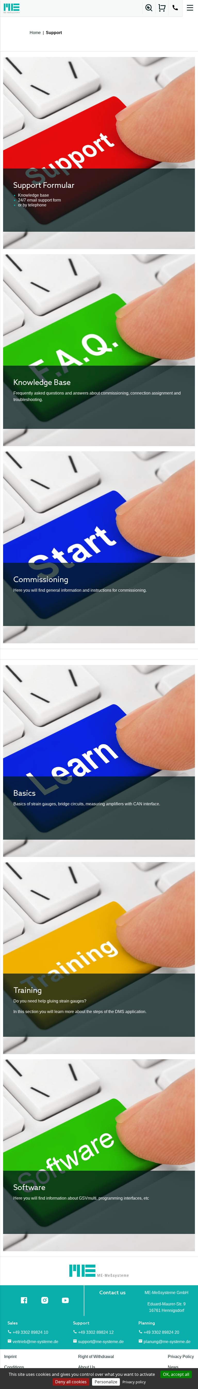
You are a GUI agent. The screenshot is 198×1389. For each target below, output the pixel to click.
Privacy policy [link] (134, 1381)
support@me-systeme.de (101, 1341)
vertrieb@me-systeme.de (35, 1341)
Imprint (10, 1356)
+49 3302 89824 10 (30, 1332)
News (173, 1367)
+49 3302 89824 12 (96, 1332)
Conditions (14, 1367)
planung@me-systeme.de (167, 1341)
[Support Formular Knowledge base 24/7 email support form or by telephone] (99, 152)
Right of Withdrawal (96, 1356)
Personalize (106, 1382)
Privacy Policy (181, 1356)
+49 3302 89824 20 (161, 1332)
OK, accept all (176, 1374)
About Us (86, 1367)
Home (35, 32)
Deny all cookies (71, 1382)
